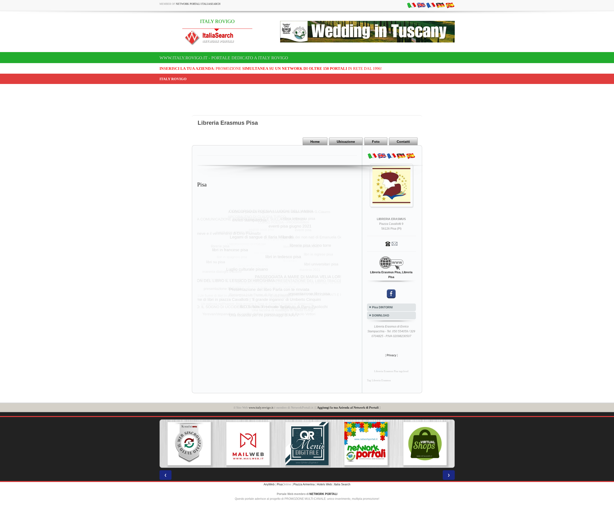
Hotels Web (324, 484)
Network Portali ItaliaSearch (198, 3)
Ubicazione (346, 141)
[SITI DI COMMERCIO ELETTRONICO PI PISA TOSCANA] (425, 443)
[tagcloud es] (450, 5)
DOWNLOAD (380, 315)
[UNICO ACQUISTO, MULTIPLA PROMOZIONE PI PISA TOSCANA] (366, 443)
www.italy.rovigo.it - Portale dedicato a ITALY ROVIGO (223, 57)
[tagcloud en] (421, 5)
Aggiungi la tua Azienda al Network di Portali (348, 407)
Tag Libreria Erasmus (379, 380)
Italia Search (342, 484)
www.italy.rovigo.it (261, 407)
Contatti (403, 141)
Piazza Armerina (304, 484)
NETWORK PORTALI (323, 494)
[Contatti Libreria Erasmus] (391, 243)
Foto (376, 141)
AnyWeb (269, 484)
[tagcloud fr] (431, 5)
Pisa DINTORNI (382, 307)
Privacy (391, 355)
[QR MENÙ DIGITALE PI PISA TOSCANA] (307, 443)
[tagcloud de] (440, 5)
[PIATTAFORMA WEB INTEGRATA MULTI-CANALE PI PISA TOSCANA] (189, 443)
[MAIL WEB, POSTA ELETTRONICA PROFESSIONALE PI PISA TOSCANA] (248, 443)
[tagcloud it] (411, 5)
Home (315, 141)
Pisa (280, 484)
